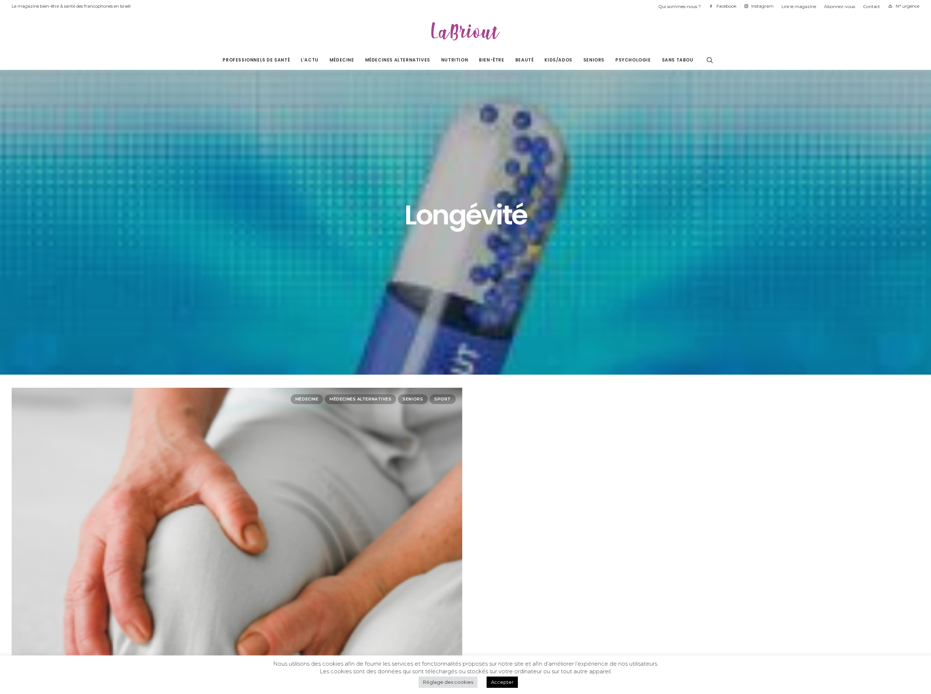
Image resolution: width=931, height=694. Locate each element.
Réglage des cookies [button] (448, 682)
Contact (871, 6)
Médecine (341, 60)
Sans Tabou (678, 60)
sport (442, 399)
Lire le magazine (799, 6)
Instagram (762, 6)
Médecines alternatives (397, 60)
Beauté (524, 60)
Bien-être (491, 60)
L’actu (310, 60)
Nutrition (454, 60)
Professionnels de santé (256, 60)
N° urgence (907, 6)
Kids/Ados (558, 60)
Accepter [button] (502, 682)
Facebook (726, 6)
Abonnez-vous (839, 6)
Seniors (593, 60)
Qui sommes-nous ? (679, 6)
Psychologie (633, 60)
